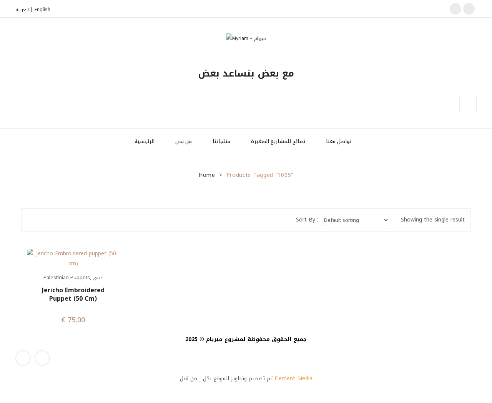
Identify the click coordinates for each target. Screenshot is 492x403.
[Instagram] (469, 9)
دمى (98, 277)
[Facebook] (455, 9)
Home (207, 175)
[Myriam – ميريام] (246, 38)
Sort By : (307, 220)
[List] (43, 220)
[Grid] (32, 220)
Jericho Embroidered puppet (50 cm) (73, 294)
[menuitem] (148, 141)
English (42, 9)
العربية (22, 9)
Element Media (293, 378)
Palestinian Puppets (66, 277)
